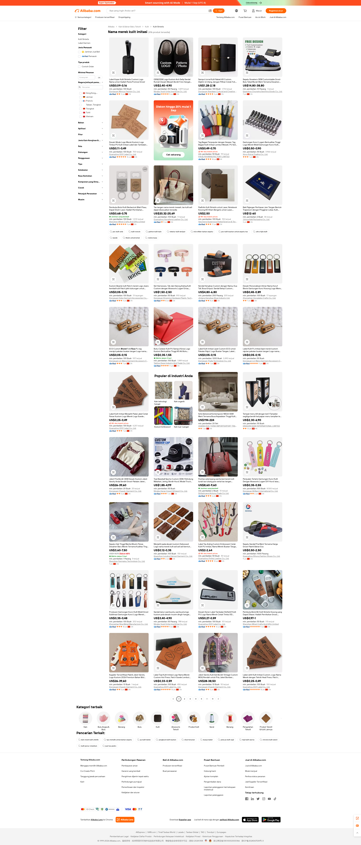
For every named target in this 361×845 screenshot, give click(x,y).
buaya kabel (208, 740)
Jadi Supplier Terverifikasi (256, 782)
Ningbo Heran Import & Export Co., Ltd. (170, 491)
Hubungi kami (210, 771)
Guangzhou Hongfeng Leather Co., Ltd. (171, 219)
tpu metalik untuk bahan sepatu (119, 740)
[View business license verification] (206, 840)
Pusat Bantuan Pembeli (214, 766)
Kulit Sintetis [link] (158, 27)
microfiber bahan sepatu (203, 232)
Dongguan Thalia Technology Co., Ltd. (214, 361)
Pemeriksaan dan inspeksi (133, 787)
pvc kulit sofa (118, 232)
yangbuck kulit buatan (167, 740)
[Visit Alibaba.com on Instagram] (263, 798)
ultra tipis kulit (261, 232)
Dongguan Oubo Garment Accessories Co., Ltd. (129, 298)
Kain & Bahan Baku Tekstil (130, 27)
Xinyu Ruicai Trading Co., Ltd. (255, 154)
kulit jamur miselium (89, 746)
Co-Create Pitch (87, 771)
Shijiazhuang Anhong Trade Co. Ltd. (213, 493)
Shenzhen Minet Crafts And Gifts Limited (127, 222)
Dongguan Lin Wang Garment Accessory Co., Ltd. (129, 361)
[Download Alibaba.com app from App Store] (250, 819)
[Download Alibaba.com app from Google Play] (271, 819)
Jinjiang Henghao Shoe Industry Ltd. (214, 298)
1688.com (151, 832)
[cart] (246, 11)
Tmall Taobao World (166, 832)
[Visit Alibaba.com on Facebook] (246, 798)
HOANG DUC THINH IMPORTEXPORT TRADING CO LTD (218, 426)
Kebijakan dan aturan (131, 792)
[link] (357, 818)
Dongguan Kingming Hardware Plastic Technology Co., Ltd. (173, 298)
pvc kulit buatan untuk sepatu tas (234, 232)
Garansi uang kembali (131, 771)
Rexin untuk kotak (133, 238)
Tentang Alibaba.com (90, 760)
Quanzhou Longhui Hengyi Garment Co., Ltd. (173, 556)
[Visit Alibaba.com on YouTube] (269, 798)
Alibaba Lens (97, 820)
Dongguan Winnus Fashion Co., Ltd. (124, 91)
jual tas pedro (110, 746)
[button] (210, 10)
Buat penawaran (170, 771)
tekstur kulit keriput (177, 232)
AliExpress (140, 832)
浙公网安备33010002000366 (226, 841)
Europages (221, 832)
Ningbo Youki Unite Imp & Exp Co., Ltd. (170, 91)
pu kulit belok (145, 740)
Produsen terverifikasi (172, 766)
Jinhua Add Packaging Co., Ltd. (256, 219)
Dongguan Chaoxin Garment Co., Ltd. (125, 491)
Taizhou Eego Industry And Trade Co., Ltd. (172, 363)
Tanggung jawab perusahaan (92, 776)
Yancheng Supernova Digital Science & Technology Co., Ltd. (218, 222)
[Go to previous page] (173, 698)
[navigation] (90, 363)
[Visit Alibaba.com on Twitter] (258, 798)
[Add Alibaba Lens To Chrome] (125, 819)
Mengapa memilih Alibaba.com (93, 766)
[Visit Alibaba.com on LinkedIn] (252, 798)
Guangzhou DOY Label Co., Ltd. (122, 154)
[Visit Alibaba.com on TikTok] (275, 798)
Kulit (147, 27)
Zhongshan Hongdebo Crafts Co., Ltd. (259, 298)
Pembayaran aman (130, 766)
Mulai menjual (251, 771)
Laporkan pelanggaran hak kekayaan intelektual (219, 788)
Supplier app (185, 820)
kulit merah (135, 232)
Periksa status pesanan (255, 776)
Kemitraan (249, 787)
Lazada (181, 832)
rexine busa (152, 238)
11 (212, 699)
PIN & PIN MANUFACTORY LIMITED (214, 156)
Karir (82, 782)
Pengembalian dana (212, 782)
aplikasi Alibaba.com (229, 820)
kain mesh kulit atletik (89, 740)
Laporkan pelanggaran (213, 795)
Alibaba (111, 27)
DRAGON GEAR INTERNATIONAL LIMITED (261, 426)
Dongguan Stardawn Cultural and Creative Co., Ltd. (218, 91)
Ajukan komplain (211, 776)
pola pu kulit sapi (227, 740)
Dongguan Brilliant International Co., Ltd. (260, 491)
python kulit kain (154, 232)
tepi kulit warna (248, 740)
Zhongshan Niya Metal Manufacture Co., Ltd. (128, 624)
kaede (115, 238)
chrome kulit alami (270, 740)
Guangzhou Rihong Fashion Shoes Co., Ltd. (261, 556)
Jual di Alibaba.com (253, 766)
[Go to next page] (218, 698)
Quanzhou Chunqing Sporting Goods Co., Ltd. (262, 91)
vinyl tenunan (189, 740)
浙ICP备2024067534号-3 (252, 841)
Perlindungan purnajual (132, 782)
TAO (202, 832)
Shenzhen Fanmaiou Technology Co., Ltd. (127, 561)
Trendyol (210, 832)
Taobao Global (192, 832)
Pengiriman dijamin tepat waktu (135, 776)
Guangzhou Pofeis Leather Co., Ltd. (213, 558)
